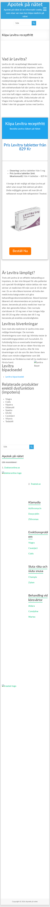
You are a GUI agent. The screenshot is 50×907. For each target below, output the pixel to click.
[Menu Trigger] (45, 9)
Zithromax (33, 519)
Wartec (32, 617)
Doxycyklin (33, 514)
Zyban (31, 582)
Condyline (33, 611)
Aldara (31, 606)
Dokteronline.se (12, 468)
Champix (32, 577)
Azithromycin (34, 508)
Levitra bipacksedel (14, 377)
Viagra (31, 543)
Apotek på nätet (25, 4)
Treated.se (36, 484)
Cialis (31, 554)
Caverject (33, 548)
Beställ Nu (20, 251)
